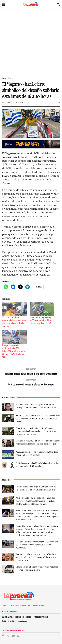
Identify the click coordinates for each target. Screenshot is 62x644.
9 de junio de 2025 (22, 102)
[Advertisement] (31, 41)
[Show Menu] (3, 4)
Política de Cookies (8, 621)
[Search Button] (58, 4)
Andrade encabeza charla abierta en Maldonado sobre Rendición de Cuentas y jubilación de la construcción (37, 557)
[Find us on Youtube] (13, 635)
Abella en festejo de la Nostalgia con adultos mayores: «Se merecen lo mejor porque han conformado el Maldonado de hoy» (35, 500)
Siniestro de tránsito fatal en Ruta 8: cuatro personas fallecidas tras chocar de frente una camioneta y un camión (36, 431)
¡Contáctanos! (22, 621)
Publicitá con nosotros (23, 616)
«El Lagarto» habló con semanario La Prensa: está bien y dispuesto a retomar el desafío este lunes (14, 321)
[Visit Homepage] (30, 4)
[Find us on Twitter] (7, 635)
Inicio (4, 78)
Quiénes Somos (7, 616)
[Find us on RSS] (18, 635)
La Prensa (8, 102)
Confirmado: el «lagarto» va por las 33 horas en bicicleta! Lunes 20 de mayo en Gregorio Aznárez (41, 320)
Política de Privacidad (41, 616)
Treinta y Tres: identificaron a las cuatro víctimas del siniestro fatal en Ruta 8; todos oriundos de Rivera (38, 418)
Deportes (10, 78)
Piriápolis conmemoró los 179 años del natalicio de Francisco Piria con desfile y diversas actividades (37, 544)
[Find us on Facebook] (3, 635)
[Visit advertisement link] (31, 144)
